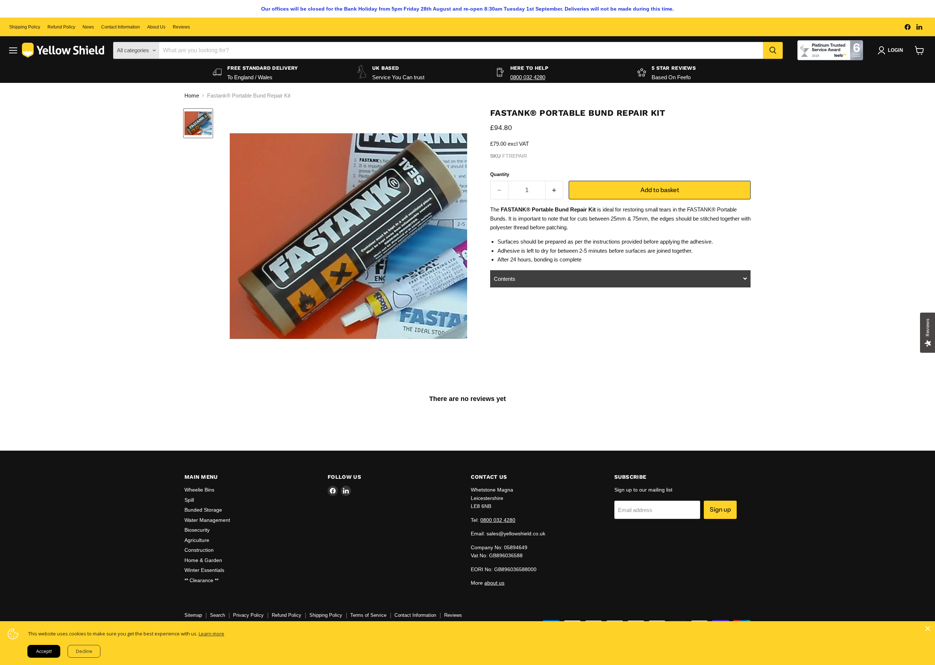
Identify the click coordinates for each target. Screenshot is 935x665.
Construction (199, 550)
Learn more (211, 633)
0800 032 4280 (527, 77)
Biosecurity (197, 530)
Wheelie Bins (199, 490)
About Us (156, 27)
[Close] (927, 628)
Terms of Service (368, 615)
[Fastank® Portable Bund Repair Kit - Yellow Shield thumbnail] (198, 123)
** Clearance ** (201, 580)
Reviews (181, 27)
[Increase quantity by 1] (555, 190)
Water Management (207, 520)
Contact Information (120, 27)
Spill (189, 500)
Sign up (720, 509)
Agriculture (196, 540)
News (88, 27)
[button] (620, 279)
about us (494, 583)
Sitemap (193, 615)
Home (191, 95)
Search (217, 615)
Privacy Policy (248, 615)
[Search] (773, 50)
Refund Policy (61, 27)
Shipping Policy (24, 27)
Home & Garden (203, 560)
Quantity (499, 174)
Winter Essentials (204, 570)
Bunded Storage (203, 510)
